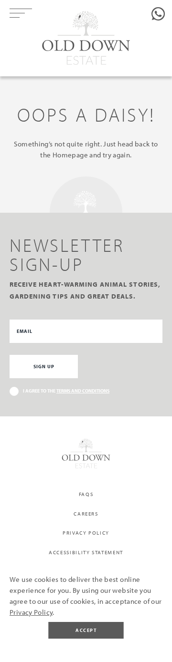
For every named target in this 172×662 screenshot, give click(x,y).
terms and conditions (82, 391)
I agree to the (66, 390)
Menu (25, 13)
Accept (86, 630)
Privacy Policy (86, 532)
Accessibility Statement (86, 552)
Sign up (43, 366)
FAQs (86, 494)
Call (158, 14)
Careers (86, 513)
